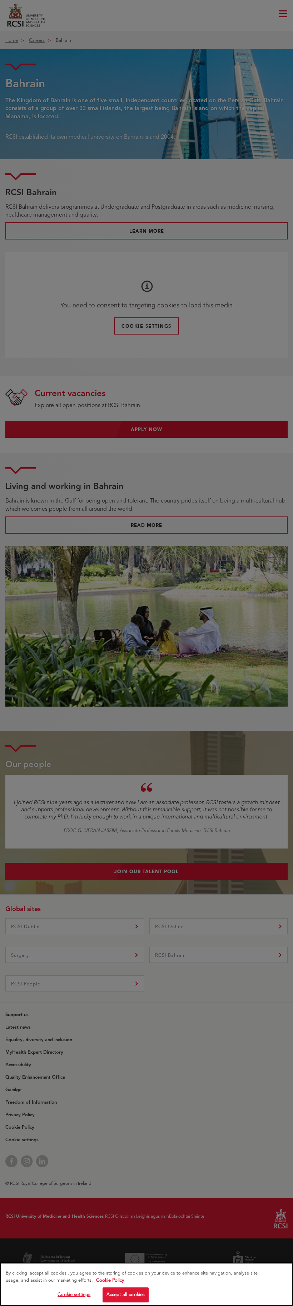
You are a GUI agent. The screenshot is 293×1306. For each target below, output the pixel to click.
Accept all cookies (125, 1294)
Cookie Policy (110, 1280)
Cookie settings (74, 1294)
